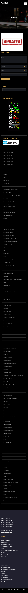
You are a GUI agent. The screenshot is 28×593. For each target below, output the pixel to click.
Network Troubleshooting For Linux (10, 448)
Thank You (5, 476)
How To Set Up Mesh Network (9, 206)
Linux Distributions (7, 326)
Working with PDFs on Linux (9, 387)
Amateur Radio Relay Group (9, 235)
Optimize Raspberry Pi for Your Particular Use (12, 451)
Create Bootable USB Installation (10, 265)
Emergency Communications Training (10, 189)
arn (3, 548)
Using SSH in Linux (7, 485)
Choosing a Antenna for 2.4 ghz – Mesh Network (12, 195)
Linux (4, 303)
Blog (4, 250)
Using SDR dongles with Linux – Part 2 (11, 482)
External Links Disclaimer (8, 273)
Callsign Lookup (6, 253)
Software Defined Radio (8, 366)
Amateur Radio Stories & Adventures (10, 241)
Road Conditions (7, 464)
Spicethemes (14, 591)
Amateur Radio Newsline (8, 232)
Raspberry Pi (6, 354)
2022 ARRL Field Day (6, 540)
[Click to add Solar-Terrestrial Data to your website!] (14, 115)
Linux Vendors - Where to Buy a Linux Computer (12, 339)
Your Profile (6, 439)
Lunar (5, 490)
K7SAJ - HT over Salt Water (9, 294)
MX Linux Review (7, 345)
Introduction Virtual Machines (9, 317)
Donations (5, 174)
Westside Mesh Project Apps (9, 229)
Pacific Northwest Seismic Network (10, 497)
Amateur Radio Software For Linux (10, 238)
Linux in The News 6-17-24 (8, 152)
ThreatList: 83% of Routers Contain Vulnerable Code (13, 375)
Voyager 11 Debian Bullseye (7, 579)
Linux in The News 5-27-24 (8, 158)
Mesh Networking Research (9, 204)
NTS (4, 209)
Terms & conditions (7, 473)
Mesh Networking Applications (9, 201)
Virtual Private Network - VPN (9, 384)
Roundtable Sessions (7, 360)
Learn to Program (7, 320)
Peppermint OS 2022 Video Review (9, 569)
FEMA (5, 282)
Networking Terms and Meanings (10, 348)
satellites (4, 571)
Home (5, 288)
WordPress (11, 589)
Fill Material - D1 (7, 285)
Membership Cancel (7, 424)
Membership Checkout (8, 427)
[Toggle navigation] (25, 3)
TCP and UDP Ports (7, 372)
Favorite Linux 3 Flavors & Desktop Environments (13, 279)
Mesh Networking (7, 342)
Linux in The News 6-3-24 (8, 155)
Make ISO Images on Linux (8, 300)
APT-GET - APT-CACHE (8, 244)
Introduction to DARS (7, 314)
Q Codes (5, 218)
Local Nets (6, 410)
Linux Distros (6, 401)
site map (4, 573)
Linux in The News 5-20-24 (8, 161)
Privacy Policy (6, 461)
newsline (4, 563)
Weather (5, 488)
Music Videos (5, 561)
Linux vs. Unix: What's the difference (10, 398)
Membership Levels (7, 436)
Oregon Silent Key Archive (8, 458)
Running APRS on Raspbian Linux (10, 363)
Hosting (5, 177)
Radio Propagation (7, 223)
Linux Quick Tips (7, 299)
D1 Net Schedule (7, 268)
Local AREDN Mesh (7, 198)
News (5, 494)
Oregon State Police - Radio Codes (10, 220)
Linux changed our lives (8, 395)
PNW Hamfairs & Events (8, 215)
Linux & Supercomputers (8, 390)
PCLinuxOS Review (6, 567)
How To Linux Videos (7, 311)
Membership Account (7, 419)
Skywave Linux (6, 470)
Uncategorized (5, 577)
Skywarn (5, 467)
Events (3, 552)
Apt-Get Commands (7, 305)
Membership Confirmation (8, 430)
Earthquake (6, 276)
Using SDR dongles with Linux (9, 378)
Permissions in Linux (7, 351)
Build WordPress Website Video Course (10, 550)
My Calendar (6, 445)
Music (3, 558)
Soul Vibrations (5, 575)
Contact (5, 256)
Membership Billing (7, 421)
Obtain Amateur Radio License (9, 212)
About (5, 172)
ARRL (5, 247)
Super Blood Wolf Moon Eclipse (9, 491)
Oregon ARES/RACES (7, 455)
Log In (5, 413)
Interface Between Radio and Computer (11, 291)
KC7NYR (4, 3)
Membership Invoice (7, 433)
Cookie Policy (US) (7, 262)
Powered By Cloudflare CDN (6, 530)
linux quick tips (5, 556)
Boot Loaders (6, 308)
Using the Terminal (7, 381)
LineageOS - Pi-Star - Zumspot (9, 323)
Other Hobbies (6, 180)
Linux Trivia (6, 407)
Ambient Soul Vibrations (7, 546)
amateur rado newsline (6, 544)
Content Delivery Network (8, 259)
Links (5, 297)
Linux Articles (6, 393)
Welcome (5, 500)
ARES (5, 188)
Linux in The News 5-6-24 (8, 164)
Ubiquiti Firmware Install (8, 479)
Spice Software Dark (21, 589)
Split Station (6, 369)
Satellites (5, 226)
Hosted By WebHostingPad (6, 532)
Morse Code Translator (8, 442)
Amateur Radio (6, 183)
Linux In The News (7, 404)
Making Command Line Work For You (10, 416)
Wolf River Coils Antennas (7, 581)
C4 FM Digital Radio (7, 192)
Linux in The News (6, 554)
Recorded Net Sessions (8, 357)
